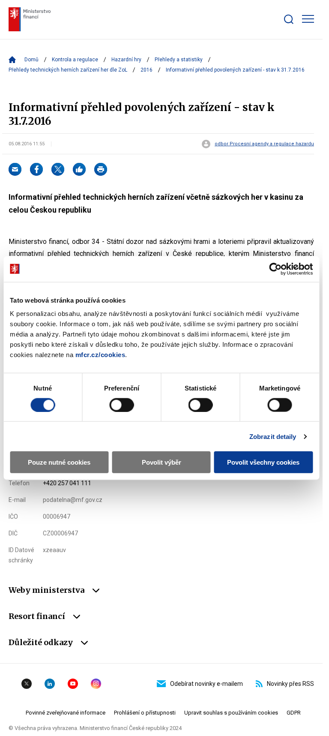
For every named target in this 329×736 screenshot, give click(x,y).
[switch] (121, 405)
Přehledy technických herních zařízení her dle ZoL (68, 70)
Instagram (96, 684)
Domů (31, 60)
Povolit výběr (161, 462)
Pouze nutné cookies (59, 462)
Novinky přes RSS (290, 683)
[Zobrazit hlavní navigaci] (308, 19)
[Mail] (15, 169)
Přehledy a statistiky (179, 60)
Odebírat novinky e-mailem (206, 683)
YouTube (73, 684)
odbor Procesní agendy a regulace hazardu (264, 144)
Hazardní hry (126, 60)
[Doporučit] (79, 169)
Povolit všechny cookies (263, 462)
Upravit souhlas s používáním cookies (231, 712)
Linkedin (50, 684)
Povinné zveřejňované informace (65, 712)
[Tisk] (100, 169)
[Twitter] (57, 169)
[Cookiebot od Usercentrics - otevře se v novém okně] (275, 268)
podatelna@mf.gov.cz (72, 499)
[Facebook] (36, 169)
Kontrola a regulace (75, 60)
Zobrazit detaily (272, 436)
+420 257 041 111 (67, 483)
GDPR (294, 712)
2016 (147, 70)
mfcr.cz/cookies (100, 354)
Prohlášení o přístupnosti (145, 712)
